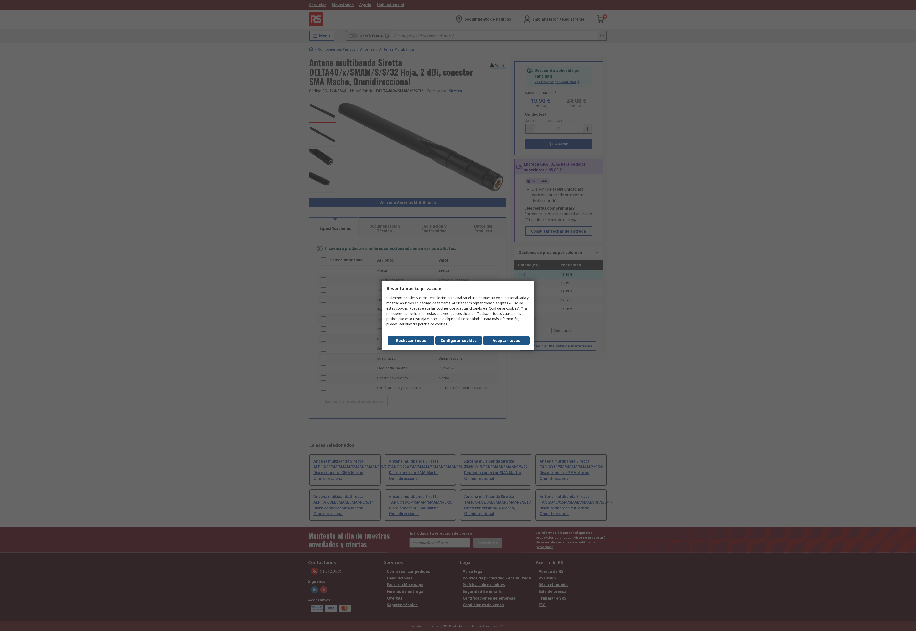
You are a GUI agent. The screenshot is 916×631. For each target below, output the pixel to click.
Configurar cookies (459, 340)
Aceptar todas (506, 340)
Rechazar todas (411, 340)
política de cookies (432, 324)
